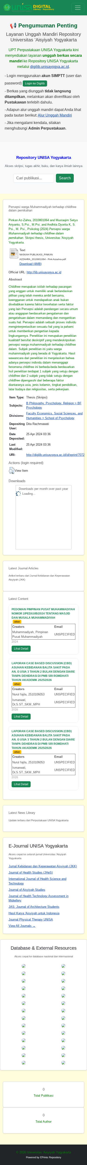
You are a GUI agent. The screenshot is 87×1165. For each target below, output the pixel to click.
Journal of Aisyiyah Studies (27, 889)
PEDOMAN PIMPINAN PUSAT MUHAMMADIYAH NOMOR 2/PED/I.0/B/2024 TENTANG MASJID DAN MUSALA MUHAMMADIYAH (43, 613)
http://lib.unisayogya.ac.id (44, 272)
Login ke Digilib (35, 83)
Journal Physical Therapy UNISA (31, 919)
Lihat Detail (21, 648)
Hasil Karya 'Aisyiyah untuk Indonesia (34, 913)
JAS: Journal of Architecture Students (34, 906)
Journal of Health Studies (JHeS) (31, 872)
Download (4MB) (30, 264)
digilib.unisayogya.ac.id (49, 67)
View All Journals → (22, 926)
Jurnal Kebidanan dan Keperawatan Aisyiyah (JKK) (43, 866)
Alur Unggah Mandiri (55, 115)
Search (65, 178)
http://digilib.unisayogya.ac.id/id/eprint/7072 (55, 455)
